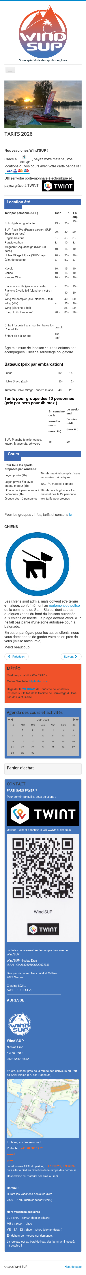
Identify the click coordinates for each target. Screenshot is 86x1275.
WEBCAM (28, 689)
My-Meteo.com (39, 681)
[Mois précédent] (12, 720)
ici (70, 514)
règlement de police (64, 605)
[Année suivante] (77, 720)
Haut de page (73, 1266)
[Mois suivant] (74, 720)
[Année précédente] (8, 720)
